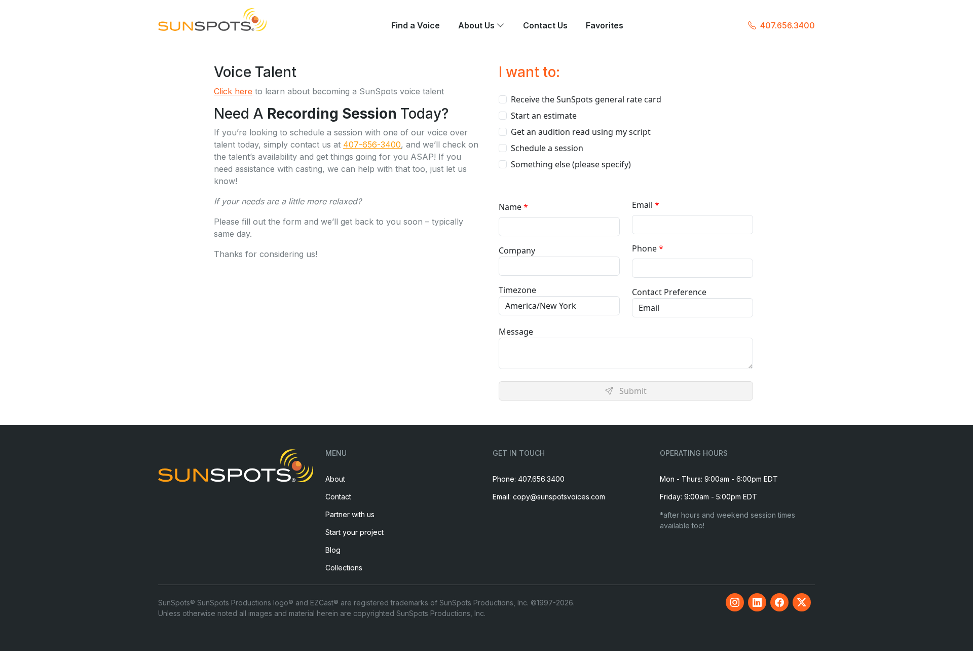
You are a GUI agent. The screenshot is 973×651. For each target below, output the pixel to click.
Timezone (517, 290)
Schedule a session (547, 148)
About (335, 479)
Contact (338, 496)
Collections (343, 567)
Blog (333, 550)
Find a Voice (415, 25)
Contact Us (545, 25)
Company (517, 250)
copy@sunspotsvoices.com (559, 496)
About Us (477, 25)
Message (516, 331)
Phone (644, 248)
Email (642, 204)
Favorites (604, 25)
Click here (233, 91)
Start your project (354, 532)
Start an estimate (544, 115)
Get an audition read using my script (581, 131)
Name (510, 206)
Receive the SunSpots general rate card (586, 99)
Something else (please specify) (571, 164)
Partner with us (350, 514)
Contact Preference (669, 292)
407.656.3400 (787, 25)
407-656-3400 (372, 144)
